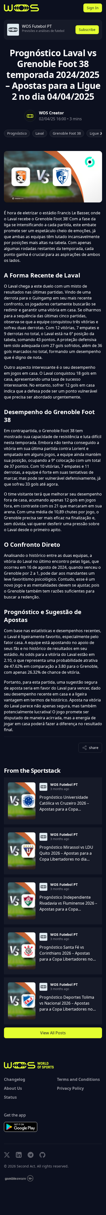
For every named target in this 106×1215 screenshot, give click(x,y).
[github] (42, 1155)
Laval (39, 133)
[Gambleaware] (19, 1178)
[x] (7, 1155)
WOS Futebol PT (64, 784)
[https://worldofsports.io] (21, 7)
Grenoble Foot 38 (67, 133)
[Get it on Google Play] (20, 1127)
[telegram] (31, 1155)
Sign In (93, 7)
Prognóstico (17, 133)
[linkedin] (19, 1155)
